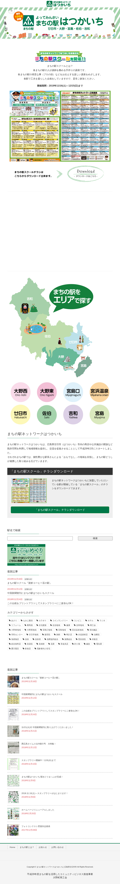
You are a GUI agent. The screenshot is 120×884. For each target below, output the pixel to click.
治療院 (97, 634)
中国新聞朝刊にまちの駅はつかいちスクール (30, 593)
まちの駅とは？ (27, 847)
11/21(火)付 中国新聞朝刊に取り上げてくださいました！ (48, 727)
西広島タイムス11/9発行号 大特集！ (39, 744)
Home (12, 847)
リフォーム (16, 625)
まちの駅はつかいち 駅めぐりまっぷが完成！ (42, 777)
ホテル (90, 620)
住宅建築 (42, 625)
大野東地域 (16, 630)
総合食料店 (16, 644)
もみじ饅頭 (28, 620)
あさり (14, 620)
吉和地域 (80, 625)
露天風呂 (15, 648)
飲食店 (28, 648)
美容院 (30, 644)
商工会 (93, 625)
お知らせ (28, 579)
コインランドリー (60, 620)
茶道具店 (64, 644)
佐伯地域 (56, 625)
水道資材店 (83, 634)
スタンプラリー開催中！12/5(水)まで (39, 760)
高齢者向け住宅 (43, 648)
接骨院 (47, 634)
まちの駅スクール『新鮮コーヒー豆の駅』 (29, 583)
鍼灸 (88, 644)
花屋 (52, 644)
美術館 (41, 644)
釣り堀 (77, 644)
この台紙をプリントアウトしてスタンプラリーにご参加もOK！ (40, 603)
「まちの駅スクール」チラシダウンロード (60, 509)
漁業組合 (68, 639)
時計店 (69, 634)
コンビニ (78, 620)
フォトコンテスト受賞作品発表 (36, 826)
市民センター (17, 634)
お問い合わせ (57, 847)
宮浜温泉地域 (77, 630)
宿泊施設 (93, 630)
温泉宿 (38, 639)
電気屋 (99, 644)
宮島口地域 (47, 630)
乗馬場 (30, 625)
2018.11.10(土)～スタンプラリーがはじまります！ (45, 793)
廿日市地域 (33, 634)
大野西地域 (31, 630)
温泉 (27, 639)
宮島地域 (62, 630)
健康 (68, 625)
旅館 (58, 634)
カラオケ (42, 620)
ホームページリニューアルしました (38, 810)
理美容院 (82, 639)
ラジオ (102, 620)
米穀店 (95, 639)
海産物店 (15, 639)
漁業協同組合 (52, 639)
